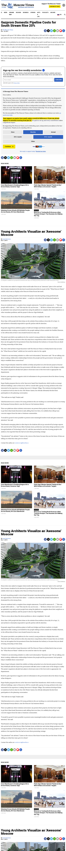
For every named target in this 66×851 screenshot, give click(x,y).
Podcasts (45, 12)
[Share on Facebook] (45, 30)
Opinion (32, 12)
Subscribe (58, 79)
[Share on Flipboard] (60, 30)
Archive (52, 12)
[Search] (64, 15)
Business (25, 12)
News (5, 12)
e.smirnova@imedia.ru (21, 443)
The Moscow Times (8, 30)
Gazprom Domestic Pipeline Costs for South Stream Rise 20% (28, 24)
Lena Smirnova (7, 239)
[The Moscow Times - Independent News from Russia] (17, 5)
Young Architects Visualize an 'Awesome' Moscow (31, 233)
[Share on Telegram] (51, 30)
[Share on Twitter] (48, 30)
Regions (18, 12)
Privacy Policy (17, 83)
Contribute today (55, 6)
